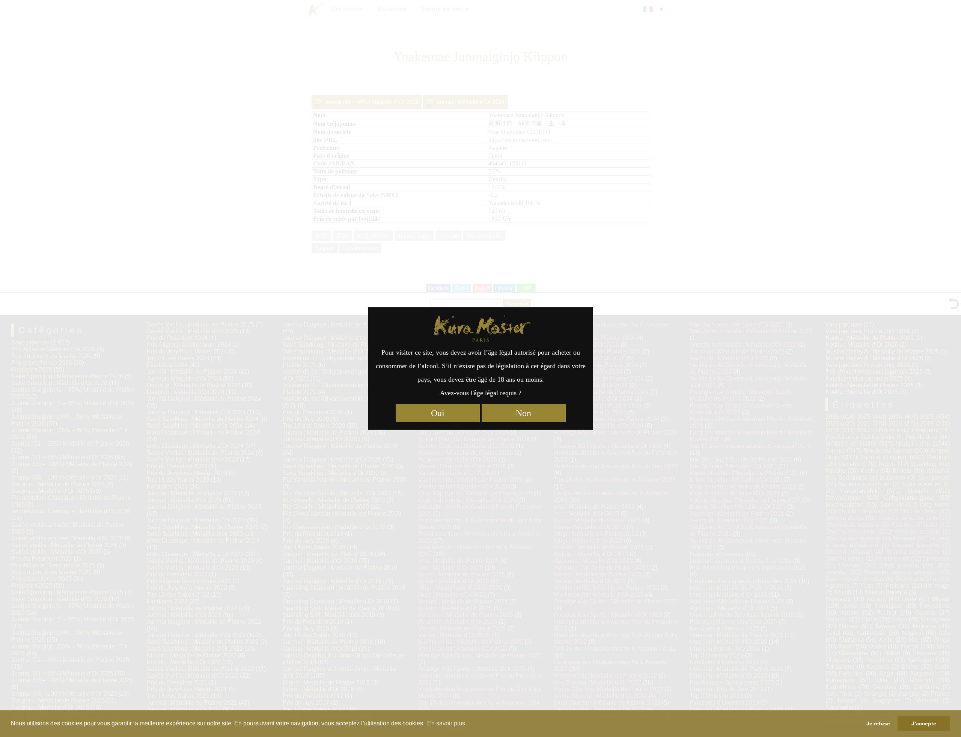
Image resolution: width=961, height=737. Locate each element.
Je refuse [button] (878, 723)
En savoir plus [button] (446, 723)
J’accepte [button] (923, 723)
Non (523, 413)
